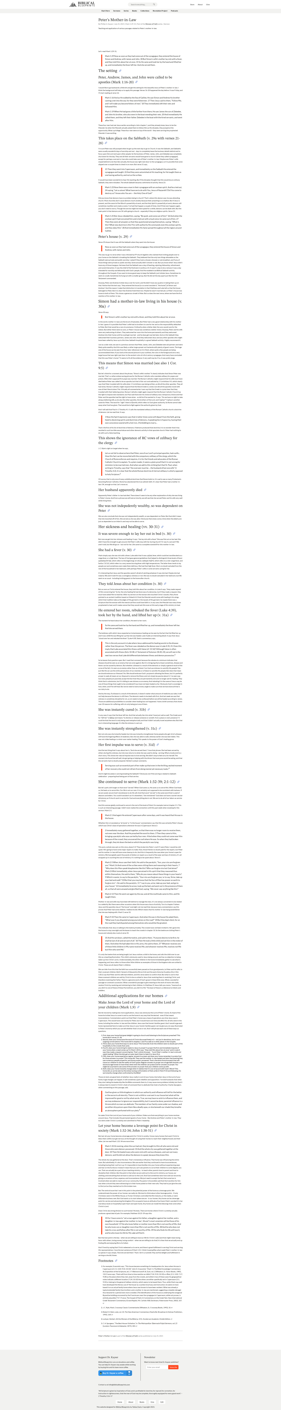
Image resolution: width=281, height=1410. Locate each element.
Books (142, 1402)
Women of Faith (151, 24)
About (130, 1402)
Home (119, 1402)
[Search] (154, 4)
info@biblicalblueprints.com (119, 1385)
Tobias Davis (137, 1407)
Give (152, 1402)
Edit (162, 1402)
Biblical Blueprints (123, 1407)
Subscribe (173, 1367)
